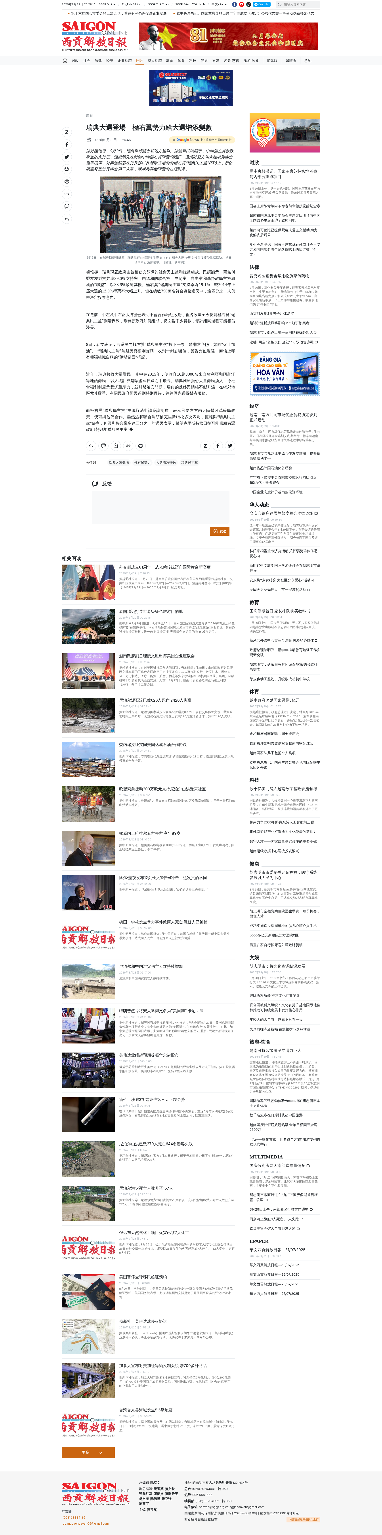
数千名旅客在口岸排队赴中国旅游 (276, 1115)
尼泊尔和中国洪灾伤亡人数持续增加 (151, 966)
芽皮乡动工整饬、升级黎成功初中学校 (280, 679)
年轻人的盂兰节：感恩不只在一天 (276, 1019)
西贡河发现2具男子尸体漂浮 (272, 313)
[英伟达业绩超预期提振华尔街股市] (88, 1070)
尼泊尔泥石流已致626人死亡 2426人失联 (155, 700)
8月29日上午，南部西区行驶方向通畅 (279, 1209)
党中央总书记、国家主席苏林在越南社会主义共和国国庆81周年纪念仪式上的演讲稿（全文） (285, 250)
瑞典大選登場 (119, 463)
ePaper (259, 1241)
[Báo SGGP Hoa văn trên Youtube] (241, 4)
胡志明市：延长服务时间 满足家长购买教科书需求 (283, 666)
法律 (98, 60)
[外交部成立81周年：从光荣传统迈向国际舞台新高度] (88, 582)
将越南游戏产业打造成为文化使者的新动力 (283, 832)
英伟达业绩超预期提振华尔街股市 (149, 1055)
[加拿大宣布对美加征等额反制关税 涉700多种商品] (88, 1380)
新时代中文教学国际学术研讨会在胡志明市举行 (285, 568)
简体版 (272, 60)
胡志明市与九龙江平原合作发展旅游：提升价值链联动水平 (285, 455)
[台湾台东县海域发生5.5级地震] (88, 1425)
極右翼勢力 (142, 463)
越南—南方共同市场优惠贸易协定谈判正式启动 (283, 417)
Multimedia (266, 1157)
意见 (307, 60)
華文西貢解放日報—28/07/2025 (274, 1284)
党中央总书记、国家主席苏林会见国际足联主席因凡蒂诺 (285, 764)
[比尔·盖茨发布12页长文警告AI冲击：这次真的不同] (88, 892)
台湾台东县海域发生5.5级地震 (146, 1410)
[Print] (67, 182)
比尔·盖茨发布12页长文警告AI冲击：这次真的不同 (163, 877)
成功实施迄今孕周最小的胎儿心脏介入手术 (283, 926)
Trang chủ (65, 60)
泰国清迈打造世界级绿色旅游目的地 (151, 611)
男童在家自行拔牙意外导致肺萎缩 (276, 945)
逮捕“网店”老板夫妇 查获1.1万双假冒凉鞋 (282, 342)
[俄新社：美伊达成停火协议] (88, 1336)
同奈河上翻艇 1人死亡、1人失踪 (275, 1219)
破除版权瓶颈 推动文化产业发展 (275, 995)
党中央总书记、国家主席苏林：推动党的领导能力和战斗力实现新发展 (315, 13)
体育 (181, 60)
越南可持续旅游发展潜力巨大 (275, 1050)
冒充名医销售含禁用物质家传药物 (279, 275)
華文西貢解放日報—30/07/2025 (274, 1265)
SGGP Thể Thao (158, 4)
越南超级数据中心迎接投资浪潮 (274, 851)
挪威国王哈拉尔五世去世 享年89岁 (149, 833)
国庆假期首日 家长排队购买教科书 (280, 611)
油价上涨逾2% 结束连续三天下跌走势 (152, 1099)
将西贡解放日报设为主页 (304, 1519)
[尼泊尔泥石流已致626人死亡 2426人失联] (88, 715)
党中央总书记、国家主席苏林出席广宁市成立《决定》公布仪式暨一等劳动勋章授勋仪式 (181, 13)
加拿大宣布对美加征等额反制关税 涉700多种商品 (163, 1365)
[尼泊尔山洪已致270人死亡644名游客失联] (88, 1159)
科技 (192, 60)
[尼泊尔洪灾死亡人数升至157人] (88, 1203)
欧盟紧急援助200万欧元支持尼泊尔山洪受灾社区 (162, 789)
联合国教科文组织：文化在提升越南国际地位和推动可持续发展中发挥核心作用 (285, 1007)
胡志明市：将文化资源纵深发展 (277, 966)
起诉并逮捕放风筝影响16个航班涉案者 (279, 323)
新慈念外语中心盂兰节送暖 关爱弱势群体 (282, 640)
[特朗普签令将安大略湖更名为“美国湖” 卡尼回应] (88, 1025)
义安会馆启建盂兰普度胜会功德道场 (282, 513)
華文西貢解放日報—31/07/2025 (278, 1249)
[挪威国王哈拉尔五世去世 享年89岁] (88, 848)
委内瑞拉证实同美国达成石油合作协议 (153, 744)
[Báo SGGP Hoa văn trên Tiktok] (248, 4)
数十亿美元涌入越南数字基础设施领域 (283, 788)
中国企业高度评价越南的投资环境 (276, 492)
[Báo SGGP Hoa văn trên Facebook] (234, 4)
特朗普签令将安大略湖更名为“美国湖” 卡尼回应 (161, 1010)
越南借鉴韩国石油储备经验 (271, 468)
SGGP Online (107, 4)
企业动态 (125, 60)
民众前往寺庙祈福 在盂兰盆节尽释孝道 (280, 1029)
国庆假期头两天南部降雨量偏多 (278, 1165)
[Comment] (67, 206)
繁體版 (291, 60)
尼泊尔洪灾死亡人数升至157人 (146, 1188)
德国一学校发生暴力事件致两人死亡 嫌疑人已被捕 (163, 922)
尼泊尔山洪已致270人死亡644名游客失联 (156, 1143)
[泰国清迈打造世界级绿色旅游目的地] (88, 626)
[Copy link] (67, 194)
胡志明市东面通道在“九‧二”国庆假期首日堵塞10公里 (284, 1197)
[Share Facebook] (67, 144)
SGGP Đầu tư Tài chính (190, 4)
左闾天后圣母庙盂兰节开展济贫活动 (278, 590)
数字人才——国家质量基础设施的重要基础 (283, 841)
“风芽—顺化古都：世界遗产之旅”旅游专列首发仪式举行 (285, 1141)
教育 (169, 60)
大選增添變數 (166, 463)
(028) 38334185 (74, 1518)
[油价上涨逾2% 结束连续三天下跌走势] (88, 1114)
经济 (109, 60)
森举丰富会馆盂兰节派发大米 (273, 1228)
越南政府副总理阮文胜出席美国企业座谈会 (157, 656)
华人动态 (155, 60)
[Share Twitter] (67, 157)
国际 (139, 60)
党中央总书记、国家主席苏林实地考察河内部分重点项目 (283, 174)
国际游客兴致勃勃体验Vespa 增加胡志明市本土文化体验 (285, 1103)
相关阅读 (71, 558)
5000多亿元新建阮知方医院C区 (274, 935)
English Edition (131, 4)
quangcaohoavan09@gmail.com (86, 1524)
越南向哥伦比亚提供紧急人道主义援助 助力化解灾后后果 (283, 232)
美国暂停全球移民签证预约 (143, 1277)
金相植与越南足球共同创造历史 (274, 734)
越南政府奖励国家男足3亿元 (275, 700)
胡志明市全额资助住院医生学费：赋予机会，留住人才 (285, 913)
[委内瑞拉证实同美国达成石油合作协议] (88, 759)
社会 (86, 60)
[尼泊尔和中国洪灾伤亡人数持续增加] (88, 981)
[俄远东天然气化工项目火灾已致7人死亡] (88, 1247)
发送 (223, 531)
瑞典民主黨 (189, 463)
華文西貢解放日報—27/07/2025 (274, 1294)
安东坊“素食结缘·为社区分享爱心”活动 (280, 580)
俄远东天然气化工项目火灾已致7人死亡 (154, 1232)
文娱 (215, 60)
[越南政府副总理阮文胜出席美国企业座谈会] (88, 671)
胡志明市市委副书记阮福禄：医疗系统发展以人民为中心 (283, 875)
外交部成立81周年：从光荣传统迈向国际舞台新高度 (165, 567)
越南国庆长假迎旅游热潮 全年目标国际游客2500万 (283, 1127)
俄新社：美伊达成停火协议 (143, 1321)
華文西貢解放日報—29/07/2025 (274, 1274)
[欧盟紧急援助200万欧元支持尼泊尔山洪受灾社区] (88, 804)
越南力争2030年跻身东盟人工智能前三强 (282, 822)
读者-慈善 (231, 60)
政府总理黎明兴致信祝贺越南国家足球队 (281, 743)
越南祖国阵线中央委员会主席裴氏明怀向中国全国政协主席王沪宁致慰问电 (285, 217)
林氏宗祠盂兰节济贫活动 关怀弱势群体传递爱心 (283, 553)
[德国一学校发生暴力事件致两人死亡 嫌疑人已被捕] (88, 937)
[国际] (67, 219)
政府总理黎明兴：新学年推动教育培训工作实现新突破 (285, 652)
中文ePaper (219, 4)
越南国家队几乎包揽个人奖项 (273, 753)
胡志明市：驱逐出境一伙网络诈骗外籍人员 (283, 332)
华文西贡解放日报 (95, 36)
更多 (86, 1452)
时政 (75, 60)
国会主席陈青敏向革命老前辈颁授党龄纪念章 (285, 206)
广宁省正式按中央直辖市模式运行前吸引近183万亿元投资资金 (283, 479)
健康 (204, 60)
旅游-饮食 (251, 60)
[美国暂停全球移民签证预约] (88, 1292)
